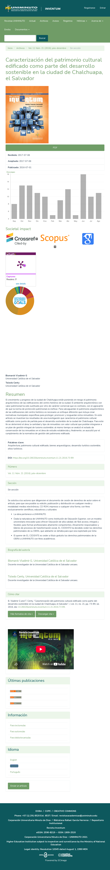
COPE (48, 811)
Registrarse (89, 7)
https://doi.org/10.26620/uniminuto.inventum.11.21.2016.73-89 (43, 457)
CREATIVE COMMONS (65, 811)
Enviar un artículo (18, 785)
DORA (39, 811)
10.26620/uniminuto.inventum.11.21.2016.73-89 (41, 607)
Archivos (44, 20)
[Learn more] (18, 363)
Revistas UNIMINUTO (14, 20)
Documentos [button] (21, 29)
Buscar (42, 38)
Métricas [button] (81, 20)
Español (14, 765)
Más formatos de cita (21, 614)
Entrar (103, 7)
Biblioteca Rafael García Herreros (71, 820)
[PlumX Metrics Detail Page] (20, 264)
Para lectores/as (18, 725)
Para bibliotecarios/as (20, 737)
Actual (32, 20)
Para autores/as (17, 731)
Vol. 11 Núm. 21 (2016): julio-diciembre (47, 48)
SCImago (62, 860)
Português (15, 772)
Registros (67, 20)
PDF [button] (55, 147)
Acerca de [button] (96, 20)
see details (21, 283)
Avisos (55, 20)
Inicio (10, 48)
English (13, 759)
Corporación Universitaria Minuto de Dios (29, 820)
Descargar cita (45, 614)
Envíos (7, 29)
